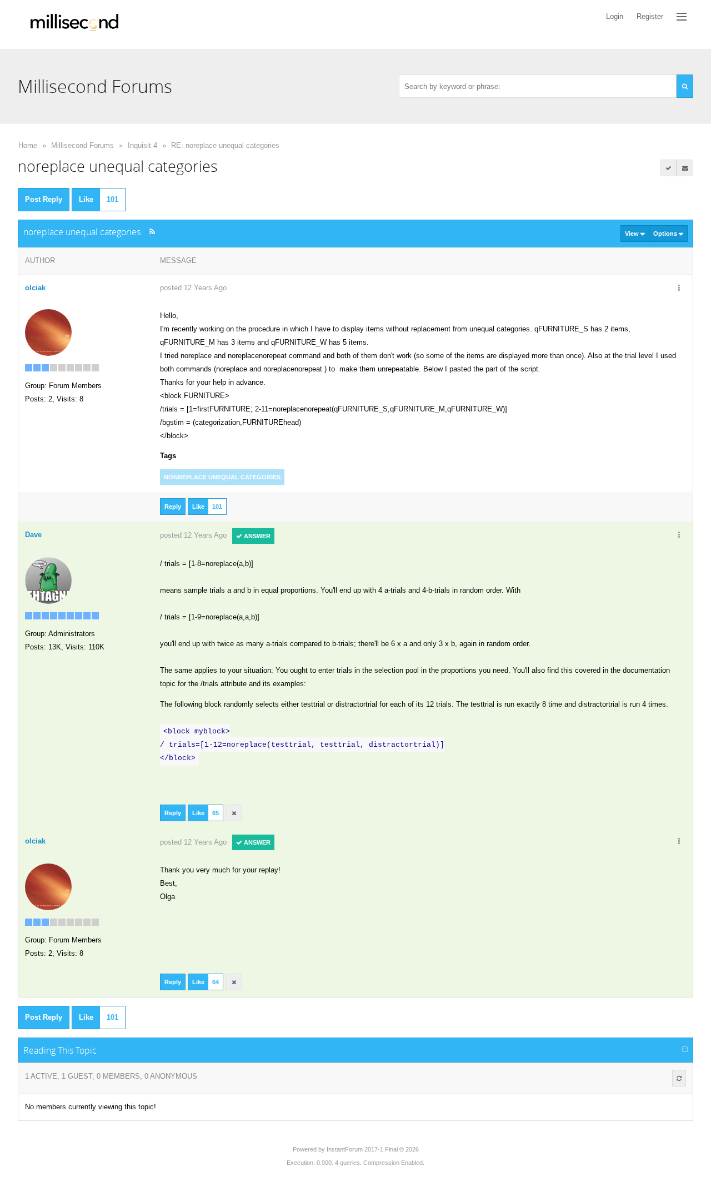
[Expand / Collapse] (685, 1049)
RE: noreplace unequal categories (225, 145)
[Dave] (48, 579)
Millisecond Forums (82, 145)
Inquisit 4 (142, 145)
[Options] (679, 288)
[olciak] (48, 331)
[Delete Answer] (234, 813)
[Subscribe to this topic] (685, 168)
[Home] (74, 24)
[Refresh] (679, 1078)
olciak (35, 288)
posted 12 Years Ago (193, 288)
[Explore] (681, 16)
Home (27, 145)
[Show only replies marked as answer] (668, 168)
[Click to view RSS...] (152, 231)
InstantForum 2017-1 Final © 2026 (373, 1149)
